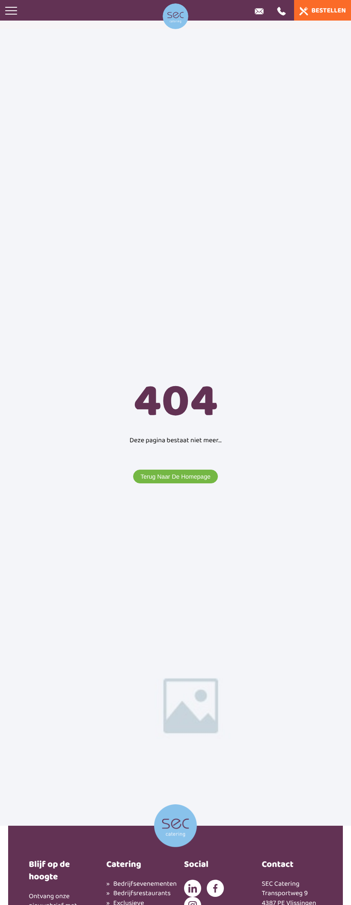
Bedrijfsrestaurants (140, 894)
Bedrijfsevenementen (140, 884)
